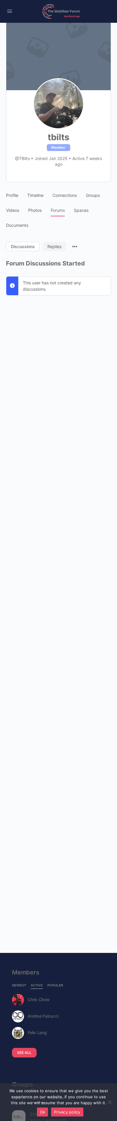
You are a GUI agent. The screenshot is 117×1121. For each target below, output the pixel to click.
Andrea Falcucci (43, 1016)
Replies (54, 246)
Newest (19, 985)
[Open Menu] (9, 11)
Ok (42, 1112)
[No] (109, 1102)
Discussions (23, 246)
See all (24, 1052)
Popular (55, 985)
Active (37, 985)
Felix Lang (37, 1032)
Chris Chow (39, 999)
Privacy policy (67, 1112)
